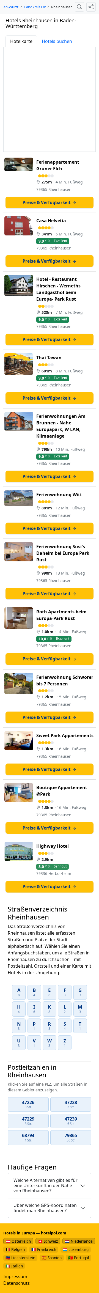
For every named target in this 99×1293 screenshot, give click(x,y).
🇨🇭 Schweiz (48, 1241)
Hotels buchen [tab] (57, 41)
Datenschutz (16, 1283)
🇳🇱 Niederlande (79, 1241)
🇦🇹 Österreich (18, 1241)
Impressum (15, 1276)
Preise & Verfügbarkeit (49, 202)
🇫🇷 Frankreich (43, 1249)
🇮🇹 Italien (14, 1266)
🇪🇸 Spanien (52, 1257)
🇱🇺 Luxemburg (76, 1249)
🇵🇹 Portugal (78, 1257)
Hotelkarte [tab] (21, 41)
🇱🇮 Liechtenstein (20, 1257)
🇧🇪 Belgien (15, 1249)
